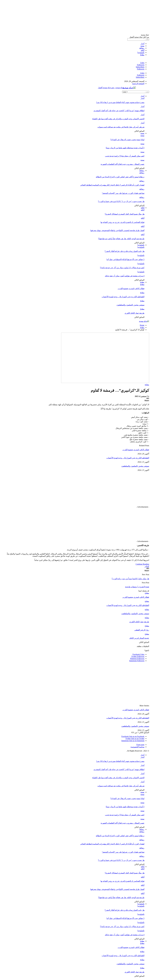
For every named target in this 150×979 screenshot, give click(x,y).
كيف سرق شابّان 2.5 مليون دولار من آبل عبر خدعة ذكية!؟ (122, 268)
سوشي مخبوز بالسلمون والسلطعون (130, 305)
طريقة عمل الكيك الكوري (134, 313)
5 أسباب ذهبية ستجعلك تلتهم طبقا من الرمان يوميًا (125, 148)
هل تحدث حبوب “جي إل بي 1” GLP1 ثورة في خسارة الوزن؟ (121, 201)
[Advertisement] (78, 17)
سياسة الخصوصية (137, 747)
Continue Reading (142, 564)
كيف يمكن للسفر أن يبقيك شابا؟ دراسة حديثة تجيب (124, 156)
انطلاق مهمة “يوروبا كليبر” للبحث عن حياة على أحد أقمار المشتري (119, 111)
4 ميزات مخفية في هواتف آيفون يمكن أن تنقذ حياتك (124, 276)
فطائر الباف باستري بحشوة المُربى (131, 288)
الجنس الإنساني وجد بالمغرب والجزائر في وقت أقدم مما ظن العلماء (118, 119)
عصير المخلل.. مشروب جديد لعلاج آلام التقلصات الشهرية (122, 164)
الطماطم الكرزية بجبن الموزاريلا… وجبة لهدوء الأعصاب (123, 297)
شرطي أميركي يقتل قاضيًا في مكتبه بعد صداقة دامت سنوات (121, 127)
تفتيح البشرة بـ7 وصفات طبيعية (137, 587)
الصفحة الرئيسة (138, 84)
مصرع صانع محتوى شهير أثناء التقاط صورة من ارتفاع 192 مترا (120, 102)
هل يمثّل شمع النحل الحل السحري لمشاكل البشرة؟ (124, 214)
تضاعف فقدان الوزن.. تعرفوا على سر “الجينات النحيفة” (123, 193)
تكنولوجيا (140, 52)
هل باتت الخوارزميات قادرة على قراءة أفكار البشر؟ (124, 251)
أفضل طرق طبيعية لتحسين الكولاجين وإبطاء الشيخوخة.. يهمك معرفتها (117, 230)
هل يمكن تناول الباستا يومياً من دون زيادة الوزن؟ (130, 579)
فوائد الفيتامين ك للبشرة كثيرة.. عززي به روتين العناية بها (122, 222)
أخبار (142, 44)
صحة (142, 46)
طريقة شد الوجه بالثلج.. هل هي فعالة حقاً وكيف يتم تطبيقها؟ (121, 239)
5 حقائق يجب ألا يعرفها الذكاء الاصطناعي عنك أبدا (125, 259)
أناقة (142, 50)
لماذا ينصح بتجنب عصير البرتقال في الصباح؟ (127, 140)
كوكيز (147, 566)
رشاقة (141, 48)
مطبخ (142, 55)
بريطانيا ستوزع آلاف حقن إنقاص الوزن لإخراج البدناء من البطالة (120, 177)
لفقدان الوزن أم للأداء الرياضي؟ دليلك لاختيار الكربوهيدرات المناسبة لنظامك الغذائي (112, 185)
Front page (140, 745)
